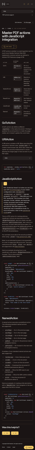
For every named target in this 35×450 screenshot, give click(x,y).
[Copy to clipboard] (30, 167)
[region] (17, 168)
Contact (8, 447)
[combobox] (15, 46)
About (3, 447)
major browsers (19, 246)
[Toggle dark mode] (24, 4)
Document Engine (15, 190)
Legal (13, 447)
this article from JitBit (24, 237)
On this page (27, 22)
